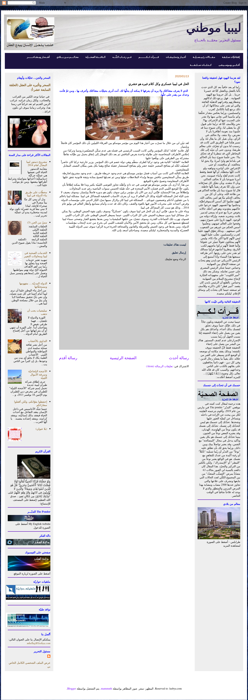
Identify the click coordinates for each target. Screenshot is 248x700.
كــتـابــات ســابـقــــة (201, 65)
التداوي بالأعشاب (37, 341)
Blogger (71, 688)
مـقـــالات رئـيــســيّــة (204, 57)
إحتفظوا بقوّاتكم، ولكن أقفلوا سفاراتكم (30, 403)
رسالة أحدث (179, 357)
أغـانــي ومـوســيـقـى (229, 65)
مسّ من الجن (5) (37, 222)
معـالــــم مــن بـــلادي (67, 57)
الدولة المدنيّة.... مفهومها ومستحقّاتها (33, 284)
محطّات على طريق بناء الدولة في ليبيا (36, 193)
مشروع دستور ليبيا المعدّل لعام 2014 (36, 163)
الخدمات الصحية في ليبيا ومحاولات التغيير (35, 254)
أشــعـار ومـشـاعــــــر (38, 57)
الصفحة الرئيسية (123, 357)
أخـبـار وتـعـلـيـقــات (176, 57)
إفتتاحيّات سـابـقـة (231, 57)
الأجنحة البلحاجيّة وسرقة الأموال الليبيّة (37, 374)
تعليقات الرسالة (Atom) (159, 366)
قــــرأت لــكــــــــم (149, 57)
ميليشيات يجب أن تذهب (37, 312)
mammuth (106, 688)
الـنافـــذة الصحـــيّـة (95, 57)
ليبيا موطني (213, 27)
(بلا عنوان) (41, 429)
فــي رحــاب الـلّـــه (122, 57)
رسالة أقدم (68, 357)
